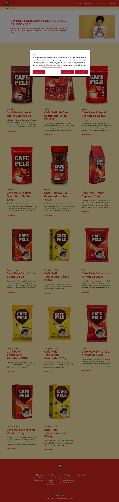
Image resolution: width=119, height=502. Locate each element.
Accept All (81, 72)
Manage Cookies (39, 72)
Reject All (67, 72)
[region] (60, 63)
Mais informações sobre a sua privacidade (52, 67)
